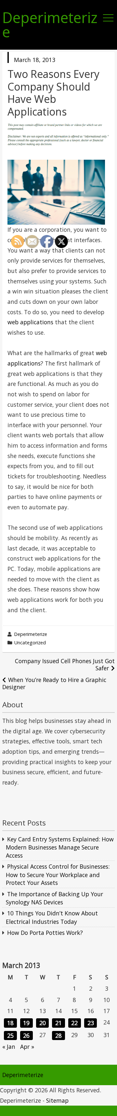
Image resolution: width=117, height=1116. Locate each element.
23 (90, 1023)
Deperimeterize (50, 25)
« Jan (8, 1046)
